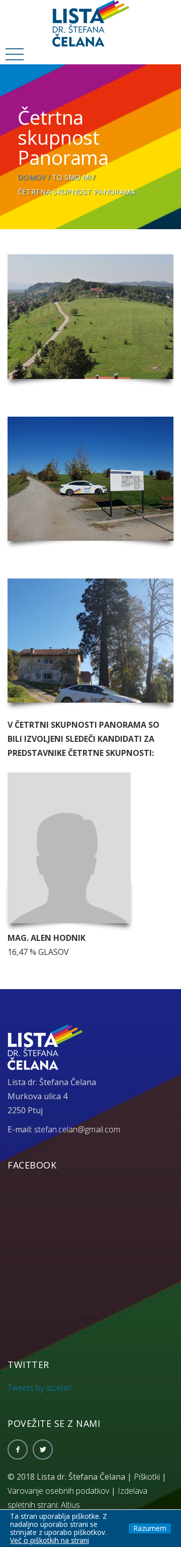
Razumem (149, 1528)
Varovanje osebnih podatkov (58, 1490)
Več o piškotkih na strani (49, 1540)
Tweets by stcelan (39, 1387)
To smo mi (71, 177)
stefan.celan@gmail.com (77, 1129)
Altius (70, 1504)
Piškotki (147, 1476)
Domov (32, 177)
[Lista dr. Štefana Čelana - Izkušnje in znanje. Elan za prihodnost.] (90, 22)
